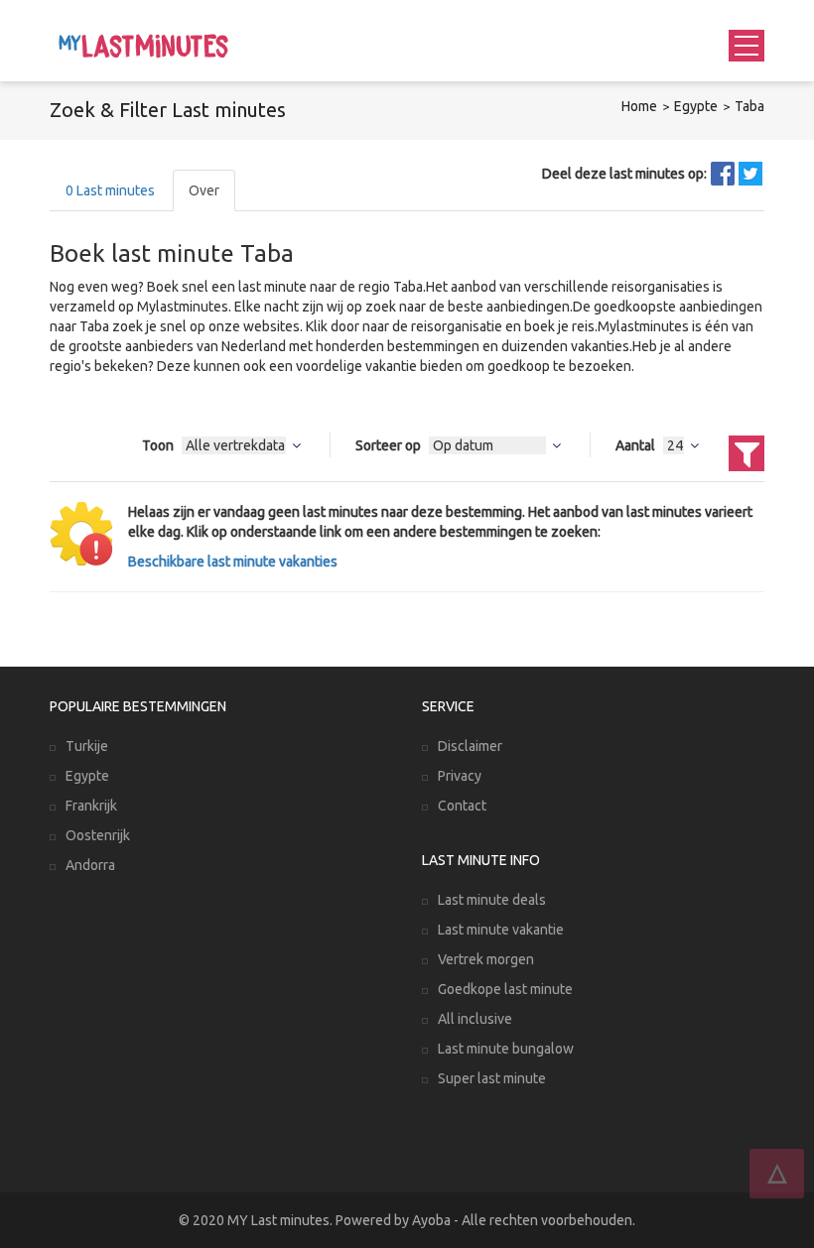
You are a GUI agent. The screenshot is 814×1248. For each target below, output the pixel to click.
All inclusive (475, 1019)
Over (204, 190)
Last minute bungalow (506, 1049)
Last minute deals (492, 900)
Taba (749, 106)
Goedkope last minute (505, 989)
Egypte (696, 106)
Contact (462, 805)
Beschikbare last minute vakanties (233, 561)
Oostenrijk (98, 835)
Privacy (459, 776)
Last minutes (110, 190)
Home (639, 106)
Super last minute (492, 1078)
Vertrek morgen (486, 959)
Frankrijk (91, 805)
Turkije (87, 746)
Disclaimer (470, 746)
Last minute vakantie (501, 929)
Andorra (90, 865)
